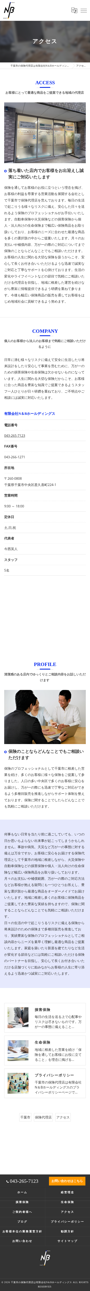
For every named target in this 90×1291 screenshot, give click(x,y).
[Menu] (83, 10)
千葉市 (25, 1117)
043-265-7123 (14, 435)
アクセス (63, 1117)
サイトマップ (67, 1241)
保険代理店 (43, 1117)
